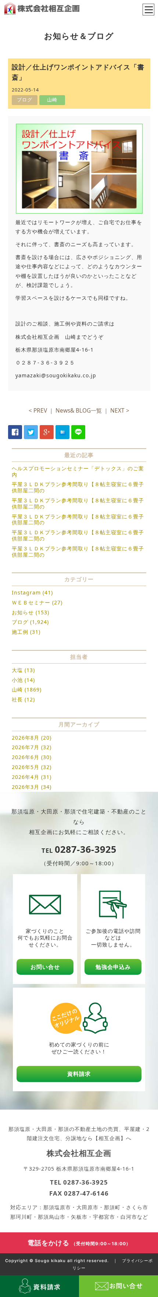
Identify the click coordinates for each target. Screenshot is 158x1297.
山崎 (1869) (27, 689)
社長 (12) (23, 699)
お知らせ (23, 612)
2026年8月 (25, 737)
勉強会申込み (113, 967)
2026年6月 (25, 757)
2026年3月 (25, 786)
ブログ (20, 621)
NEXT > (119, 410)
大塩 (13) (23, 670)
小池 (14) (23, 679)
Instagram (26, 592)
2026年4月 (25, 776)
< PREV (38, 410)
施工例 (20, 631)
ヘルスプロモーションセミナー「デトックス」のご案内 (78, 471)
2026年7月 (25, 747)
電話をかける (79, 1243)
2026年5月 (25, 767)
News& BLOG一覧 (78, 410)
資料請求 (79, 1074)
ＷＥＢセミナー (31, 602)
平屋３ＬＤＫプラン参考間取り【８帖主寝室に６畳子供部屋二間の (78, 487)
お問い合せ (45, 967)
